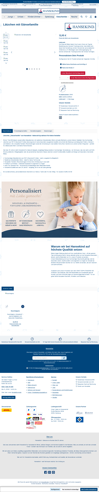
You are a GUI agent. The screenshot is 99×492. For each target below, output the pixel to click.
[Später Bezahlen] (34, 410)
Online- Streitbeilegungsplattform (37, 392)
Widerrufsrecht (32, 385)
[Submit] (64, 358)
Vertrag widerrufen (8, 397)
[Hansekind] (80, 27)
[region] (29, 52)
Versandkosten (45, 482)
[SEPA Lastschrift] (40, 414)
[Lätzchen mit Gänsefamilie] (33, 50)
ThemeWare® (64, 483)
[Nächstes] (55, 52)
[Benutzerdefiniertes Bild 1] (7, 410)
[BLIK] (36, 418)
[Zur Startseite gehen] (49, 11)
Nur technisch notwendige (70, 489)
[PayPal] (28, 410)
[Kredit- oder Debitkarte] (31, 414)
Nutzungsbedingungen (49, 362)
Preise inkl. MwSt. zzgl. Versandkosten (69, 38)
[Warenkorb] (95, 16)
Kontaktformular (16, 392)
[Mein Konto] (91, 16)
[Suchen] (82, 16)
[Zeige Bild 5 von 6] (37, 69)
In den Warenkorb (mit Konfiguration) (73, 73)
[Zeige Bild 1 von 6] (27, 69)
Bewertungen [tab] (48, 131)
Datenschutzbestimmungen (42, 368)
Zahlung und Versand (34, 390)
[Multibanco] (32, 423)
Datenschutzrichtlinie (64, 361)
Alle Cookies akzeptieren (89, 489)
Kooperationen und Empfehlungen (62, 390)
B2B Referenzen (57, 395)
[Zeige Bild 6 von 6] (39, 69)
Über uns (55, 385)
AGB (67, 368)
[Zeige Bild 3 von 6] (32, 69)
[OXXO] (38, 423)
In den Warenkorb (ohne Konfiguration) (83, 78)
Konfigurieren (55, 489)
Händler (54, 397)
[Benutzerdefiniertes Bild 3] (80, 419)
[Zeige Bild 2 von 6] (29, 69)
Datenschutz (31, 387)
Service (53, 377)
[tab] (7, 131)
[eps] (43, 418)
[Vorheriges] (12, 52)
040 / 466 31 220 (7, 387)
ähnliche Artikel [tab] (7, 288)
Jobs (53, 387)
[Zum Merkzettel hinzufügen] (22, 306)
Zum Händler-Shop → (69, 1)
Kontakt (54, 380)
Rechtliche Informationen (35, 377)
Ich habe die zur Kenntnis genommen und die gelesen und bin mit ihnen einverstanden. (50, 368)
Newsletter (55, 392)
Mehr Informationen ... (7, 490)
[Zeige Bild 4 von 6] (34, 69)
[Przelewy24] (31, 427)
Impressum (31, 380)
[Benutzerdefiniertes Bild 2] (89, 413)
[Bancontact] (29, 418)
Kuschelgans (15, 311)
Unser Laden (56, 382)
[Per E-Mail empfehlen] (60, 117)
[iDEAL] (28, 423)
